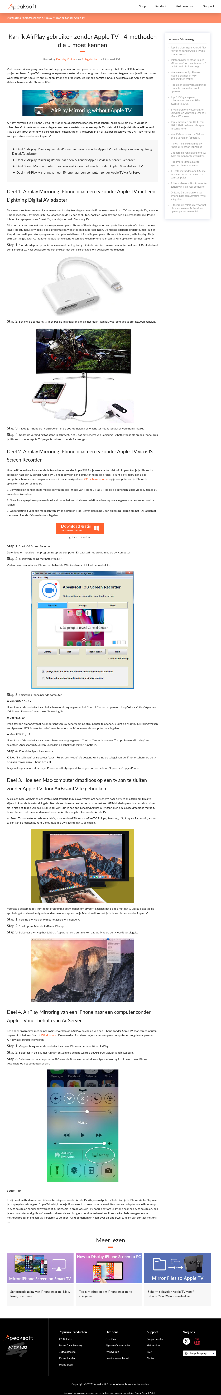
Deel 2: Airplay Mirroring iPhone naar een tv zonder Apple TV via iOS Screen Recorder (75, 160)
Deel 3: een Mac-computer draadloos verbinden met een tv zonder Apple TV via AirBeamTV (79, 166)
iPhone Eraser (66, 1365)
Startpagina (14, 18)
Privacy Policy (140, 1393)
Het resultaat (185, 6)
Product (160, 6)
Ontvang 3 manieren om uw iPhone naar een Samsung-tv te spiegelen (188, 196)
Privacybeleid (112, 1352)
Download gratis (76, 526)
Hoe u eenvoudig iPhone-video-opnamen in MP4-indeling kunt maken (185, 75)
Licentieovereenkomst (117, 1358)
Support (208, 6)
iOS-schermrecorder (96, 479)
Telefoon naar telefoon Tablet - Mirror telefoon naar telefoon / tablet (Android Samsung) (188, 63)
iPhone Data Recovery (70, 1345)
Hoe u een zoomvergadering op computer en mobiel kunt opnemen (188, 88)
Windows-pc (49, 1035)
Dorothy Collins (65, 59)
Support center (155, 1339)
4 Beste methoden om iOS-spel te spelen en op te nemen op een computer (188, 174)
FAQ (149, 1352)
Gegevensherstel (67, 1352)
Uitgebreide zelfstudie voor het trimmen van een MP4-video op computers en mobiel (188, 208)
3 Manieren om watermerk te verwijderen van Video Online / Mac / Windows (188, 113)
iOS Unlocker (66, 1339)
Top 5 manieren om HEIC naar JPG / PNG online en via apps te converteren (187, 125)
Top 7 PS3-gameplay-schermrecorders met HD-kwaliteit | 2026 (185, 100)
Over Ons (110, 1339)
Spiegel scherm (32, 18)
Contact (151, 1358)
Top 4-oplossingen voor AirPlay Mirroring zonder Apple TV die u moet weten (188, 51)
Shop (142, 6)
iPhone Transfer (67, 1358)
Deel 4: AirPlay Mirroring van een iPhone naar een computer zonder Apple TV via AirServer (79, 172)
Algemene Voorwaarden (118, 1345)
